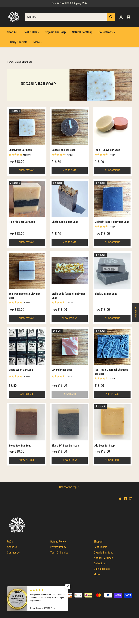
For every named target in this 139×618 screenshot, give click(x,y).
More (97, 574)
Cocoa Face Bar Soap (63, 149)
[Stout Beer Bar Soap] (27, 422)
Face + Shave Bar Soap (107, 149)
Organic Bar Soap (103, 552)
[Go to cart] (128, 16)
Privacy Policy (58, 547)
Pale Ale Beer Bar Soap (22, 221)
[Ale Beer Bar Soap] (112, 422)
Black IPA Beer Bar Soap (65, 445)
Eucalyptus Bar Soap (20, 149)
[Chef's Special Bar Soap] (70, 199)
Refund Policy (58, 541)
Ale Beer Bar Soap (104, 445)
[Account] (121, 16)
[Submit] (111, 17)
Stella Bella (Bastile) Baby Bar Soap (68, 295)
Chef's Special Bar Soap (65, 221)
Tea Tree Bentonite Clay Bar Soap (24, 295)
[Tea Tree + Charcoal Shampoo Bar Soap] (112, 347)
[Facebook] (125, 499)
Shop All (98, 541)
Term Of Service (59, 552)
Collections (100, 563)
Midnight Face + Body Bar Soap (111, 221)
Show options (26, 170)
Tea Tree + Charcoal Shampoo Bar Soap (111, 371)
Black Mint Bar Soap (105, 293)
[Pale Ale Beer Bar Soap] (27, 199)
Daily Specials (102, 568)
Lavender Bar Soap (62, 369)
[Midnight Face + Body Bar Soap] (112, 199)
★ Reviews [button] (135, 312)
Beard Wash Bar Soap (21, 369)
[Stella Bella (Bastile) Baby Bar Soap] (70, 271)
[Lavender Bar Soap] (70, 347)
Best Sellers (100, 547)
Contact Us (13, 552)
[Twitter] (120, 499)
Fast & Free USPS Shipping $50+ (69, 3)
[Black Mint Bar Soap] (112, 271)
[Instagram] (130, 499)
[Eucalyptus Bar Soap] (27, 127)
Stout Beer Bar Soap (20, 445)
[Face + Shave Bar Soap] (112, 127)
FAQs (10, 541)
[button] (67, 586)
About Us (12, 547)
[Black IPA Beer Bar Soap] (70, 422)
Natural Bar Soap (103, 558)
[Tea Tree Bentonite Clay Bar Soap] (27, 271)
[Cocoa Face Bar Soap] (70, 127)
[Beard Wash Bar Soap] (27, 347)
